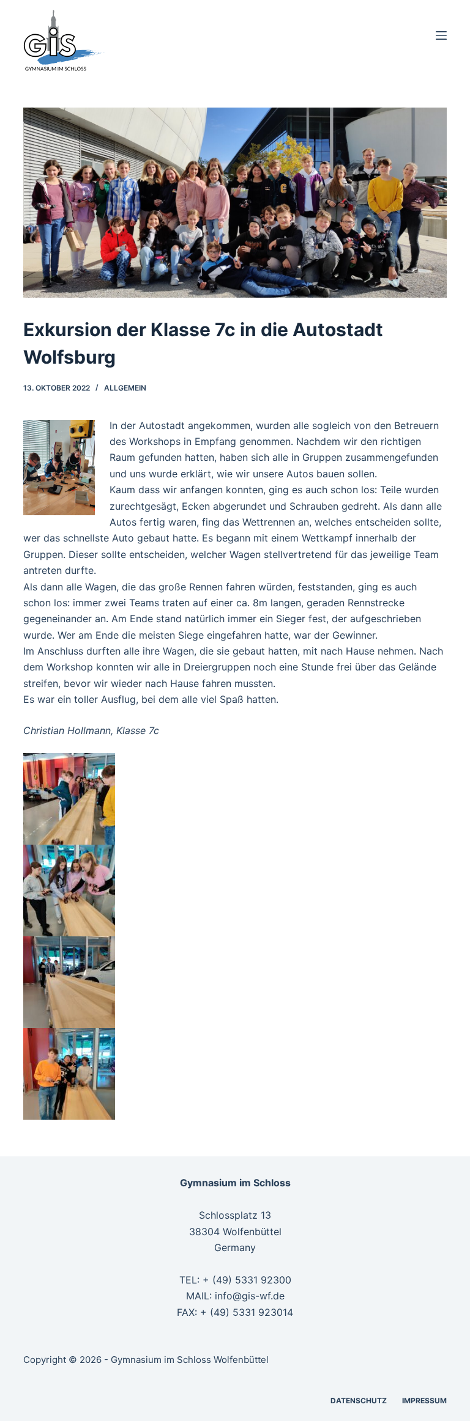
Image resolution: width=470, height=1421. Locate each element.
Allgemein (125, 387)
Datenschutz (358, 1400)
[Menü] (441, 35)
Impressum (424, 1400)
